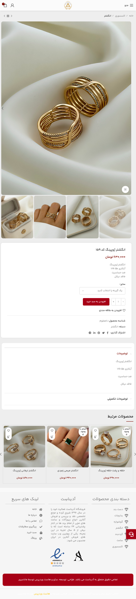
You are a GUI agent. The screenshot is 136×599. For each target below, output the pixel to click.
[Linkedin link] (94, 333)
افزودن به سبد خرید (96, 301)
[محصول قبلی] (11, 16)
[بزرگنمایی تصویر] (125, 189)
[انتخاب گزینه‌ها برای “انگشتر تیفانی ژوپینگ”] (8, 437)
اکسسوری (120, 16)
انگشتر (107, 16)
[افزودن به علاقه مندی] (95, 431)
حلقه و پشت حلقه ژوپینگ (111, 471)
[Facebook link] (107, 333)
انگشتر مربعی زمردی (67, 471)
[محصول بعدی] (4, 16)
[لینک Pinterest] (99, 333)
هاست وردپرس (43, 580)
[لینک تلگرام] (90, 333)
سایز (122, 284)
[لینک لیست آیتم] (109, 509)
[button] (131, 534)
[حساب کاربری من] (12, 5)
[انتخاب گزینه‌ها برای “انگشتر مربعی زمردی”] (52, 437)
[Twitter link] (103, 333)
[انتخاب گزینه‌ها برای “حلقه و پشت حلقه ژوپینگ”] (95, 437)
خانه (131, 16)
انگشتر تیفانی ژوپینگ (24, 471)
